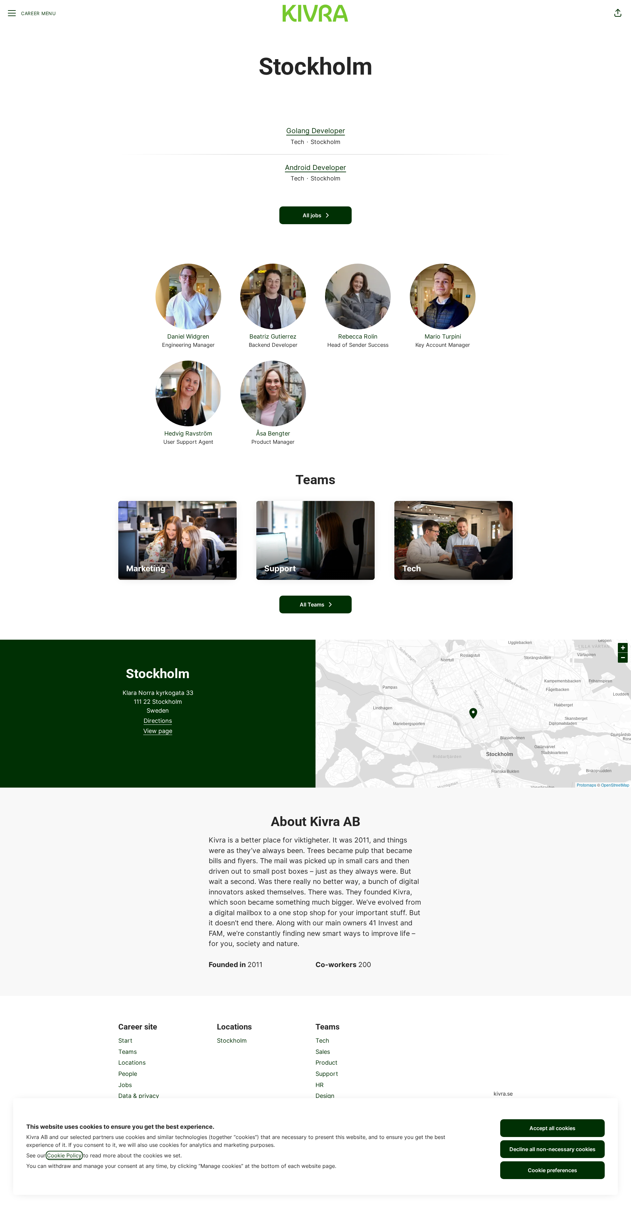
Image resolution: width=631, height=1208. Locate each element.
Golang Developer (315, 131)
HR (320, 1084)
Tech (322, 1040)
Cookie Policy (64, 1155)
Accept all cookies (552, 1128)
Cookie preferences (552, 1170)
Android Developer (315, 167)
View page (157, 730)
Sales (323, 1051)
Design (325, 1095)
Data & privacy (138, 1095)
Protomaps (586, 785)
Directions (158, 720)
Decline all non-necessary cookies (552, 1149)
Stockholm (232, 1040)
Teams (127, 1051)
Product (327, 1062)
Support (327, 1073)
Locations (132, 1062)
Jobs (125, 1084)
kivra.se (503, 1093)
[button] (618, 13)
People (127, 1073)
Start (125, 1040)
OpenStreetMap (615, 785)
